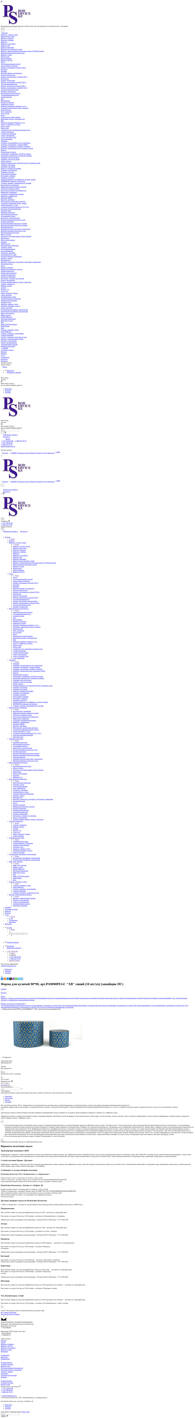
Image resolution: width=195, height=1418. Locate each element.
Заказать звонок (14, 960)
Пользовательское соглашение (11, 1370)
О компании (5, 1355)
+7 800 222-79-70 (6, 444)
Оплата (7, 1100)
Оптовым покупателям (9, 1375)
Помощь (4, 1377)
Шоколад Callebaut (7, 1344)
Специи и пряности (20, 825)
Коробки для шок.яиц (66, 1007)
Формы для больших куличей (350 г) (172, 1005)
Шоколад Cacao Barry (8, 1348)
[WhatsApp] (16, 979)
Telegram (8, 390)
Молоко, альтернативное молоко (24, 898)
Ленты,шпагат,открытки (28, 1005)
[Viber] (13, 979)
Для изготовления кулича (50, 1007)
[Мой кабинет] (2, 487)
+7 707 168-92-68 (6, 443)
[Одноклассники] (5, 979)
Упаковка (16, 663)
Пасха (15, 577)
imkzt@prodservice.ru (8, 446)
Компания (4, 1351)
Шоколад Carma (6, 1350)
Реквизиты (4, 1373)
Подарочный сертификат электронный (26, 858)
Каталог (12, 541)
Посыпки (66, 1005)
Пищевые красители (20, 742)
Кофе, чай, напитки (20, 865)
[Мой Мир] (7, 979)
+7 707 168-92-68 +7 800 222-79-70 (13, 441)
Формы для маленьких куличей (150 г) (27, 1007)
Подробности (5, 1085)
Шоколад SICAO (6, 1346)
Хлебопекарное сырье (20, 841)
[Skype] (19, 979)
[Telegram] (22, 979)
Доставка (8, 1102)
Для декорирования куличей (10, 1005)
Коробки (72, 1005)
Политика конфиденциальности (12, 1368)
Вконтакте (8, 389)
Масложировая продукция (22, 766)
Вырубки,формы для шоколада (86, 1005)
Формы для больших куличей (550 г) (50, 1005)
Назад (13, 539)
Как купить (9, 1098)
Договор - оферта (7, 1372)
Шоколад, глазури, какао (21, 546)
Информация (5, 1359)
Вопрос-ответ (5, 1366)
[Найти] (2, 30)
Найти (3, 1416)
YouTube (8, 392)
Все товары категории (8, 1312)
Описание (8, 1096)
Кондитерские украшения (22, 711)
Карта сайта (25, 1412)
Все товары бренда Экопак (10, 1314)
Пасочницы (142, 1005)
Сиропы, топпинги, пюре (22, 885)
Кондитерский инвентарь (22, 783)
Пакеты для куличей (153, 1005)
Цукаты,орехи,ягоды (104, 1005)
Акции (3, 1342)
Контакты (4, 1357)
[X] (10, 979)
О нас (11, 918)
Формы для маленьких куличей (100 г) (124, 1005)
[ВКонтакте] (2, 979)
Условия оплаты (6, 1362)
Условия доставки (7, 1364)
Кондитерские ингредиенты (22, 612)
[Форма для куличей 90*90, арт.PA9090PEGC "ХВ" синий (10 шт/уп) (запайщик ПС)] (41, 1055)
